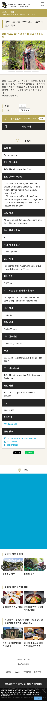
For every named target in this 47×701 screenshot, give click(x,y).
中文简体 (27, 672)
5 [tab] (33, 70)
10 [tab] (33, 72)
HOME (4, 12)
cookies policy (27, 694)
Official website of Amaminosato (21, 438)
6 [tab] (41, 70)
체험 (12, 12)
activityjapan (13, 445)
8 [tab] (17, 72)
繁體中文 (37, 672)
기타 (22, 106)
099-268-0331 (10, 424)
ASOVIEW (12, 442)
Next (41, 55)
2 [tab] (9, 70)
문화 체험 (23, 110)
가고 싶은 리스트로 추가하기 (26, 118)
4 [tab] (25, 70)
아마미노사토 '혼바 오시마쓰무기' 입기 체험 (18, 14)
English (17, 672)
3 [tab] (17, 70)
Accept (38, 698)
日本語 (8, 672)
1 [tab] (2, 70)
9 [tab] (25, 72)
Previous (5, 55)
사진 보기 (26, 126)
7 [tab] (9, 72)
